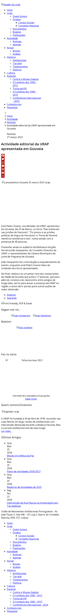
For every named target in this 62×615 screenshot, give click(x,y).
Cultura (11, 72)
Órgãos (17, 19)
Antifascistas (19, 60)
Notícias (17, 41)
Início (10, 10)
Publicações (19, 35)
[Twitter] (31, 159)
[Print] (31, 169)
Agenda (17, 44)
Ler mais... (6, 431)
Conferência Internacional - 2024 (30, 604)
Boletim (17, 32)
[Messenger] (31, 166)
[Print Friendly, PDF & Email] (16, 303)
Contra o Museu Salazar (26, 79)
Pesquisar (12, 107)
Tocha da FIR (20, 88)
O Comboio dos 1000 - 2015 (27, 601)
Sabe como (31, 398)
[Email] (31, 172)
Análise (16, 54)
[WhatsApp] (31, 162)
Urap (9, 13)
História (11, 57)
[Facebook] (31, 155)
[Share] (31, 176)
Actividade (12, 38)
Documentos (20, 28)
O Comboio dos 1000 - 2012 (27, 595)
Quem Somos (20, 16)
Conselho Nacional (28, 25)
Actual (10, 47)
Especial (11, 76)
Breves (16, 50)
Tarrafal (17, 63)
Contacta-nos (14, 104)
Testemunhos (20, 66)
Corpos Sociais (26, 22)
